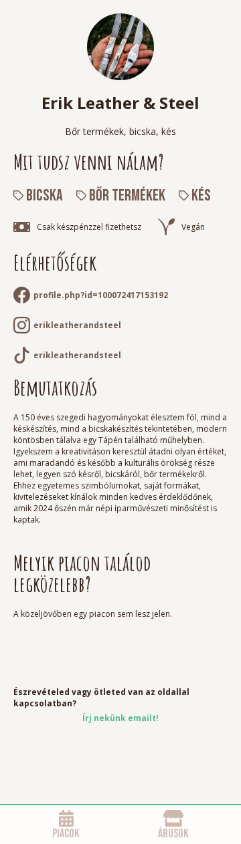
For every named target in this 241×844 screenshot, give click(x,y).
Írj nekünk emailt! (120, 718)
